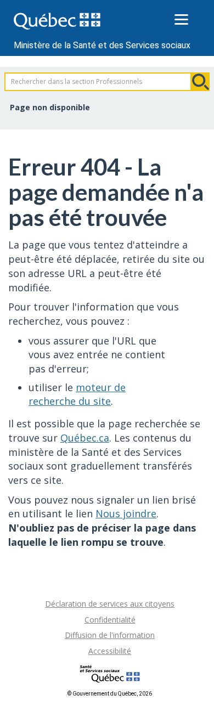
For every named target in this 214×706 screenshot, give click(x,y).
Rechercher (200, 81)
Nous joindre (125, 513)
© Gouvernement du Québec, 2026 (109, 694)
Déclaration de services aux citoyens (109, 603)
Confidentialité (110, 619)
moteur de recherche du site (77, 394)
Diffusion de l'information (110, 635)
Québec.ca (84, 437)
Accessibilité (109, 651)
